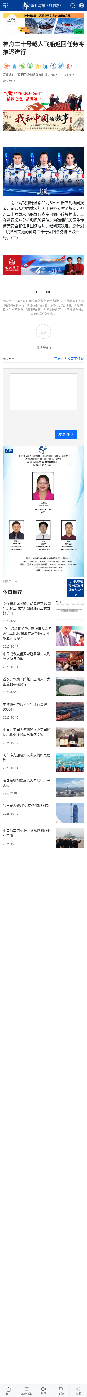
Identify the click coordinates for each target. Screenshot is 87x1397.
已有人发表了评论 (69, 358)
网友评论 (9, 359)
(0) (52, 348)
